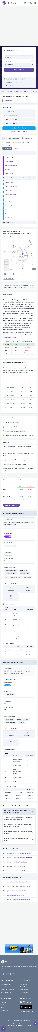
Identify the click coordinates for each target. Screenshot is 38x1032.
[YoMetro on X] (27, 1002)
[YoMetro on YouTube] (30, 1002)
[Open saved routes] (35, 1023)
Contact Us (4, 1005)
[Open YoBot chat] (3, 1028)
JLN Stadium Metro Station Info (13, 513)
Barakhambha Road (11, 186)
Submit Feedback (11, 505)
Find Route (18, 70)
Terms (33, 287)
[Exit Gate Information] (10, 222)
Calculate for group (10, 337)
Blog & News (4, 1010)
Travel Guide (24, 987)
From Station (8, 54)
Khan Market (9, 161)
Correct (21, 486)
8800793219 (10, 546)
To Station (7, 61)
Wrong (30, 486)
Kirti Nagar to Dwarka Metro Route (13, 895)
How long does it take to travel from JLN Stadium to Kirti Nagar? (17, 826)
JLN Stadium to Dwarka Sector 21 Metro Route (17, 871)
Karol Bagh (8, 202)
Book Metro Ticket (20, 128)
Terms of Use (10, 1025)
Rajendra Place (9, 206)
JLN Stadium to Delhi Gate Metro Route (15, 862)
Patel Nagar (8, 210)
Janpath (7, 169)
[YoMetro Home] (9, 3)
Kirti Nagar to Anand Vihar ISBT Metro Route (16, 882)
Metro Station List (6, 992)
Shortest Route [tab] (28, 138)
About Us (3, 1002)
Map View (8, 148)
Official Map (9, 278)
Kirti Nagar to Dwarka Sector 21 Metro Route (16, 899)
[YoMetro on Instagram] (24, 1002)
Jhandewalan (9, 198)
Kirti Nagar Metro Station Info (13, 662)
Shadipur (8, 214)
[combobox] (19, 57)
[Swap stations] (32, 61)
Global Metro (24, 992)
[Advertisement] (19, 27)
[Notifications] (25, 3)
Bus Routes (23, 984)
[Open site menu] (34, 3)
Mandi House (9, 173)
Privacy (20, 1025)
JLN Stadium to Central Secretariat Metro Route (17, 858)
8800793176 (10, 694)
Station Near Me (5, 984)
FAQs (2, 1007)
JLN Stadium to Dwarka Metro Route (14, 866)
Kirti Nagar (8, 218)
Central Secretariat (11, 165)
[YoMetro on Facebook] (21, 1002)
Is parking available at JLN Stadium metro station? (18, 832)
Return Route (9, 85)
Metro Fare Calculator (7, 989)
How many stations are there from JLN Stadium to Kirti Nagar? (17, 811)
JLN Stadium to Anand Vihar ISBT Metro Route (17, 853)
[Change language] (30, 3)
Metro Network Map (7, 987)
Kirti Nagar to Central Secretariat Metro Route (16, 886)
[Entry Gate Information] (10, 153)
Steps (16, 148)
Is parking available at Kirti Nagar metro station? (17, 839)
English (7, 974)
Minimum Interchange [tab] (12, 138)
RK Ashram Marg (10, 194)
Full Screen (9, 274)
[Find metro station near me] (28, 3)
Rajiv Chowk (9, 190)
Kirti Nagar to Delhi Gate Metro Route (14, 891)
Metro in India (24, 989)
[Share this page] (35, 1019)
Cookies (29, 1025)
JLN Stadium (9, 157)
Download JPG (29, 274)
